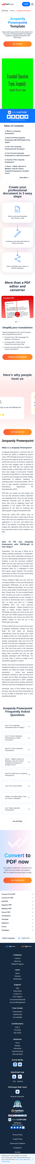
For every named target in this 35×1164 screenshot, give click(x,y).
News (17, 973)
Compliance (17, 1148)
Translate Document (17, 357)
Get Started (17, 44)
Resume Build (17, 1054)
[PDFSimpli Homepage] (7, 4)
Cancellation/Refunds (17, 999)
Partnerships (17, 1011)
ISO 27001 (17, 1033)
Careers (17, 958)
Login (26, 4)
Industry (17, 1045)
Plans (17, 1043)
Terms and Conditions (17, 1143)
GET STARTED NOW (17, 432)
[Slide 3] (19, 321)
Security (17, 1152)
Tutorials (17, 976)
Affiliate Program (17, 964)
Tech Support (17, 996)
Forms (12, 10)
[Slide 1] (15, 321)
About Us (17, 961)
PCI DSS (17, 1030)
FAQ (17, 988)
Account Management (17, 1002)
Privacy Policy (17, 1135)
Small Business (17, 1051)
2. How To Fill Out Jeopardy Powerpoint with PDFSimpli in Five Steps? (17, 140)
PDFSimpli (5, 10)
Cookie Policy (17, 1139)
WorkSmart (17, 979)
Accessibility (17, 1017)
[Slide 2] (17, 321)
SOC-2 (17, 1027)
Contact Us (17, 994)
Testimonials (17, 1014)
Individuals (17, 1048)
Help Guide (17, 991)
